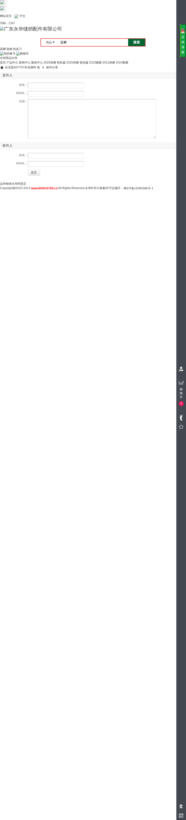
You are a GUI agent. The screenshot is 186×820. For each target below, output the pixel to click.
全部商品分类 (8, 58)
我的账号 (10, 53)
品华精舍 (6, 183)
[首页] (2, 67)
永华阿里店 (19, 183)
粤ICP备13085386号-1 (138, 188)
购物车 (24, 53)
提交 (34, 172)
